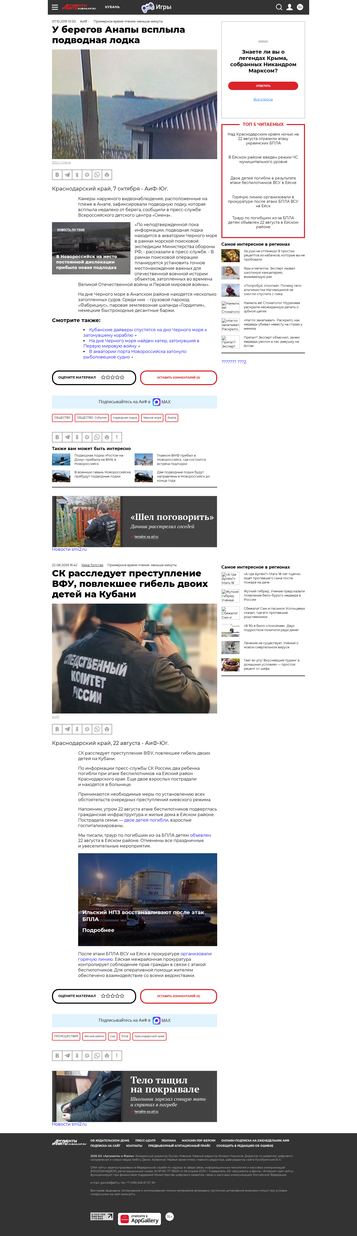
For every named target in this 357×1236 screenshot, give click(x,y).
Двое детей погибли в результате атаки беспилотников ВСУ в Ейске (263, 180)
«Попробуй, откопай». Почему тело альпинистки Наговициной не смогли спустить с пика (273, 290)
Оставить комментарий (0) (178, 377)
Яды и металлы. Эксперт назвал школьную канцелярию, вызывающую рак (269, 272)
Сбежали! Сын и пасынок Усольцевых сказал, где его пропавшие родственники (274, 612)
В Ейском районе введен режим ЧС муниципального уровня (263, 159)
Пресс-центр (145, 1140)
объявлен (200, 835)
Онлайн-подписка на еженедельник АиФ (255, 1140)
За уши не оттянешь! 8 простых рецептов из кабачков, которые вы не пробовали (274, 255)
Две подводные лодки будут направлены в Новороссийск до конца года (183, 476)
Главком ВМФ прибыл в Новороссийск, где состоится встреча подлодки (181, 459)
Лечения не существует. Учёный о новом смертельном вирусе (271, 645)
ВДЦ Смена (61, 162)
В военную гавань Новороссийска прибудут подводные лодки (102, 474)
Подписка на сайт (105, 1146)
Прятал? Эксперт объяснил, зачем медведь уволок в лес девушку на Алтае (272, 341)
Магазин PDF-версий (198, 1140)
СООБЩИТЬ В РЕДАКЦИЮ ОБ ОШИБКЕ (244, 1146)
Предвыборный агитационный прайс (179, 1146)
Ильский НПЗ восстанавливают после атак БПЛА (143, 915)
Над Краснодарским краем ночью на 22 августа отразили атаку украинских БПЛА (263, 138)
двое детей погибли (146, 820)
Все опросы (263, 99)
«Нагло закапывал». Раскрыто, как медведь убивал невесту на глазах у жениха (273, 324)
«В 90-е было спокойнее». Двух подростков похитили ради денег (271, 628)
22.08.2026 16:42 (64, 565)
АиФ (55, 717)
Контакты (134, 1146)
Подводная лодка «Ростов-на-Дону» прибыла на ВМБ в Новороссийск (99, 459)
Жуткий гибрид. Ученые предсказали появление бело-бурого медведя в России (274, 595)
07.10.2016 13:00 (64, 21)
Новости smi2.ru (69, 549)
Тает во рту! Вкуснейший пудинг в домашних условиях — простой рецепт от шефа (272, 664)
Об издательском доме (109, 1140)
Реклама (169, 1140)
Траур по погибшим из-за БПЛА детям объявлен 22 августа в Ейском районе (263, 222)
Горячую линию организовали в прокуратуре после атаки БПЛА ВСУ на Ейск (263, 201)
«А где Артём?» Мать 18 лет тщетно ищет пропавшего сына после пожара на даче (272, 578)
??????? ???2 (233, 361)
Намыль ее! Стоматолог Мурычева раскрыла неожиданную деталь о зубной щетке (272, 307)
